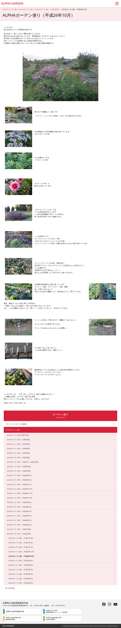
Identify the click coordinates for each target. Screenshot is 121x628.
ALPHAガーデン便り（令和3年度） (19, 453)
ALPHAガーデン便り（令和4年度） (19, 448)
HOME (5, 9)
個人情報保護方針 (9, 626)
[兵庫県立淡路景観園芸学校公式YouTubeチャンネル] (115, 604)
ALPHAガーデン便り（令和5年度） (19, 444)
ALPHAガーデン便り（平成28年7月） (20, 511)
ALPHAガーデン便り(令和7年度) (18, 435)
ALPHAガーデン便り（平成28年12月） (20, 489)
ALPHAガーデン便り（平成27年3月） (21, 538)
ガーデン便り (13, 9)
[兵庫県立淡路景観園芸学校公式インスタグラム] (109, 604)
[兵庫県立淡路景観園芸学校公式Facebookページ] (104, 604)
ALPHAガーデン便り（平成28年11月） (20, 493)
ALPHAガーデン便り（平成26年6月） (21, 574)
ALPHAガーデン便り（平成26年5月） (21, 578)
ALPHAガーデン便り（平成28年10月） (20, 498)
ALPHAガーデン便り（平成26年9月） (21, 560)
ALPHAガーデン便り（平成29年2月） (20, 480)
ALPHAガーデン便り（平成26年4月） (21, 583)
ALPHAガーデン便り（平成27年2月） (21, 543)
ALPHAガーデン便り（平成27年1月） (21, 547)
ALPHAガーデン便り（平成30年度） (19, 466)
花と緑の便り (10, 588)
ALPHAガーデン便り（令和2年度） (19, 457)
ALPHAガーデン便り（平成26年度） (47, 9)
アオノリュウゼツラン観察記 (16, 424)
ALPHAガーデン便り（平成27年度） (19, 529)
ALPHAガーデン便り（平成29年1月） (20, 484)
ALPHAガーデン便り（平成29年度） (19, 471)
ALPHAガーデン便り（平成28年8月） (20, 507)
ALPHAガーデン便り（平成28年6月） (20, 516)
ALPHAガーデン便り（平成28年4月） (20, 525)
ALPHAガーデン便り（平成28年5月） (20, 520)
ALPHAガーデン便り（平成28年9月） (20, 502)
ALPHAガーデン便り (26, 9)
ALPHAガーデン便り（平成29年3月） (20, 475)
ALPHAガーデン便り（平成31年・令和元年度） (23, 462)
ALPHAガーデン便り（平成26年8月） (21, 565)
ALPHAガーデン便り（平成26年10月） (21, 556)
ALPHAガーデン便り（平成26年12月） (21, 552)
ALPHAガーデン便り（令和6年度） (19, 440)
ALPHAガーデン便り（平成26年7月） (21, 569)
